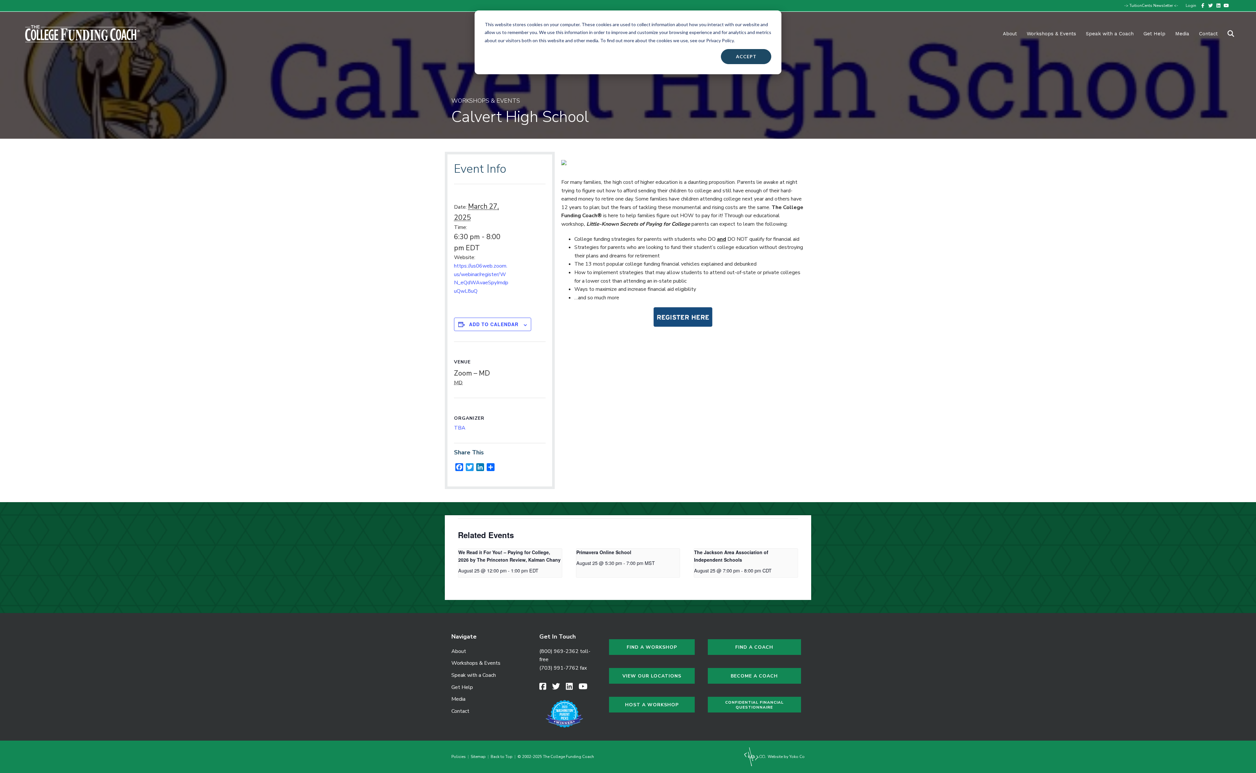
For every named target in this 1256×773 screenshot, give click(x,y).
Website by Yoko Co (786, 756)
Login (1191, 5)
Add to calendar (493, 324)
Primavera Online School (603, 552)
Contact (1208, 34)
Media (458, 699)
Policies (459, 756)
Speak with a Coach (1110, 34)
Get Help (1154, 34)
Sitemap (478, 756)
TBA (459, 427)
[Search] (1227, 33)
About (1010, 34)
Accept (746, 56)
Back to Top (502, 756)
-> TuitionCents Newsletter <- (1151, 5)
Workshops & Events (1051, 34)
